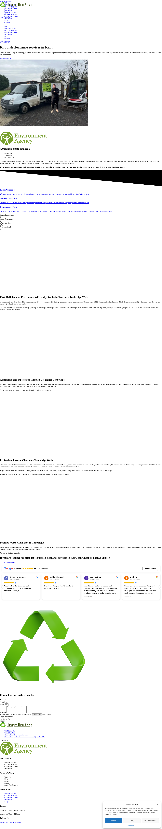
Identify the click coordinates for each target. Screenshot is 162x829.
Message (3, 712)
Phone (2, 704)
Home (6, 26)
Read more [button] (88, 596)
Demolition (8, 34)
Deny (132, 821)
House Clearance (10, 28)
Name (2, 700)
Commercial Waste (11, 32)
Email (2, 702)
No (9, 719)
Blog (6, 20)
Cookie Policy (131, 825)
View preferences (150, 821)
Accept (113, 821)
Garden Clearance (10, 30)
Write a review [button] (150, 569)
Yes (4, 719)
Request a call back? (7, 717)
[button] (157, 804)
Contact (7, 22)
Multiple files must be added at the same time (16, 714)
